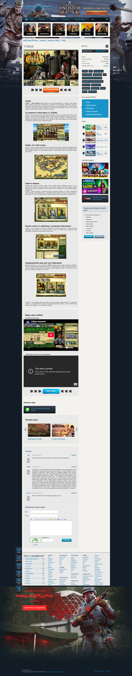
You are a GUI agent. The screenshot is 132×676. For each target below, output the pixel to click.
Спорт (96, 557)
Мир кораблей (99, 153)
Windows (73, 558)
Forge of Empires (58, 439)
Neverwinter (89, 224)
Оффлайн (85, 570)
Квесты (49, 584)
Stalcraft (28, 575)
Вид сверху (97, 581)
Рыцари (85, 71)
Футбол (96, 577)
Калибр (28, 578)
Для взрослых (62, 584)
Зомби (96, 562)
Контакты (107, 671)
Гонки (49, 565)
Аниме (84, 582)
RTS (105, 74)
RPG (49, 557)
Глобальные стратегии (88, 575)
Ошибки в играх (63, 569)
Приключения (51, 569)
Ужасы (49, 577)
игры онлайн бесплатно (39, 6)
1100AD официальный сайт (93, 114)
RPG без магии (97, 74)
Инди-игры (97, 567)
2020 (60, 564)
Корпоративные (86, 565)
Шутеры (50, 560)
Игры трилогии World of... (93, 215)
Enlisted (28, 580)
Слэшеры (50, 572)
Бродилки (97, 560)
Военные (97, 555)
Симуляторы (51, 562)
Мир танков (100, 140)
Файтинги (50, 567)
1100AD (87, 102)
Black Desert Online (91, 221)
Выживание (97, 569)
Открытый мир (86, 584)
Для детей (61, 582)
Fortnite (88, 230)
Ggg (29, 455)
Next (76, 429)
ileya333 (28, 493)
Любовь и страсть (99, 584)
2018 (60, 560)
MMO (90, 71)
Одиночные (85, 558)
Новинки (61, 558)
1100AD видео (89, 108)
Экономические (98, 579)
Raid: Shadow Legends (99, 127)
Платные (73, 582)
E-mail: (27, 515)
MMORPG (50, 558)
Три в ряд (85, 581)
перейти (105, 66)
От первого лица (98, 563)
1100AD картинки (90, 105)
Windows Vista (74, 562)
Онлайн (103, 88)
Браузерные (86, 88)
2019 (60, 562)
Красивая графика (99, 582)
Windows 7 (73, 564)
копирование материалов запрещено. (55, 671)
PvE (83, 562)
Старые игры (62, 557)
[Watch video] (95, 170)
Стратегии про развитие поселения (92, 78)
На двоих (85, 560)
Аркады (49, 574)
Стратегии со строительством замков (93, 81)
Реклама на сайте (99, 671)
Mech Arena (100, 147)
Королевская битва (52, 579)
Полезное (61, 570)
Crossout (88, 228)
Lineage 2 (89, 219)
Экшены (50, 570)
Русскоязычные (87, 74)
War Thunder (99, 133)
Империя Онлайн (35, 439)
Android (72, 569)
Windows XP (73, 560)
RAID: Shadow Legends (32, 558)
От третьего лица (99, 572)
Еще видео (51, 391)
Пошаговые (97, 574)
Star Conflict (89, 233)
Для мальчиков (96, 85)
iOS (72, 570)
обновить (35, 544)
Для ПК (85, 91)
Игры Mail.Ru (92, 91)
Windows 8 (73, 565)
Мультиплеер (95, 88)
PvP (83, 564)
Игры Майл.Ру (98, 558)
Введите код (45, 537)
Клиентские (73, 575)
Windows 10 (73, 567)
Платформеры (51, 582)
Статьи (60, 572)
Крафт (96, 565)
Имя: (26, 511)
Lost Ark (28, 583)
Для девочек (86, 85)
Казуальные (97, 570)
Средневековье (98, 71)
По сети (84, 569)
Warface (88, 217)
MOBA (49, 564)
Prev (25, 429)
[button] (76, 51)
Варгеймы (50, 581)
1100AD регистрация (91, 111)
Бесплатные (74, 584)
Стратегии (50, 576)
